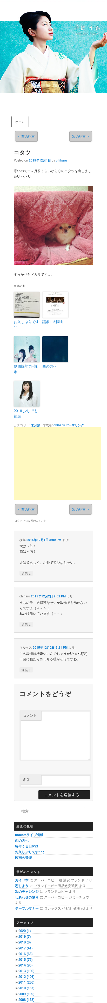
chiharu (61, 160)
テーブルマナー (27, 908)
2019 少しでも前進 (26, 413)
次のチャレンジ (27, 891)
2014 (25, 965)
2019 (24, 936)
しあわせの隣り (27, 897)
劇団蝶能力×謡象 (26, 368)
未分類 (35, 425)
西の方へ (49, 366)
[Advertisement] (57, 463)
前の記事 (26, 136)
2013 (26, 970)
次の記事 (80, 136)
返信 (26, 573)
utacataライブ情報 (29, 834)
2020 (24, 930)
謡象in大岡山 (52, 321)
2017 (25, 948)
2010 (26, 987)
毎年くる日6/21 (26, 846)
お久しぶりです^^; (26, 324)
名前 (26, 779)
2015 (25, 959)
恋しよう (22, 885)
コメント (30, 715)
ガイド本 (22, 879)
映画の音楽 (23, 857)
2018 (24, 942)
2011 (26, 982)
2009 (26, 993)
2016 (25, 953)
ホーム (20, 121)
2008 (26, 999)
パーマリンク (74, 425)
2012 (26, 976)
